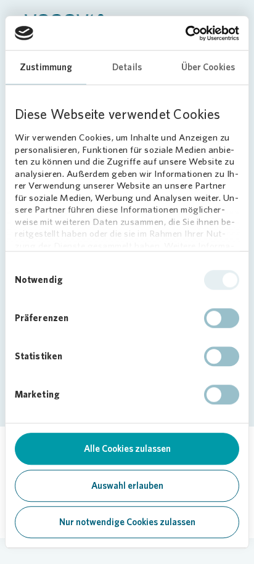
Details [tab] (127, 67)
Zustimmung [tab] (46, 67)
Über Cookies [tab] (208, 67)
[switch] (221, 318)
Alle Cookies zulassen (127, 448)
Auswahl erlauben (127, 485)
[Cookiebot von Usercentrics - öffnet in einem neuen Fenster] (185, 33)
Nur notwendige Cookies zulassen (127, 522)
